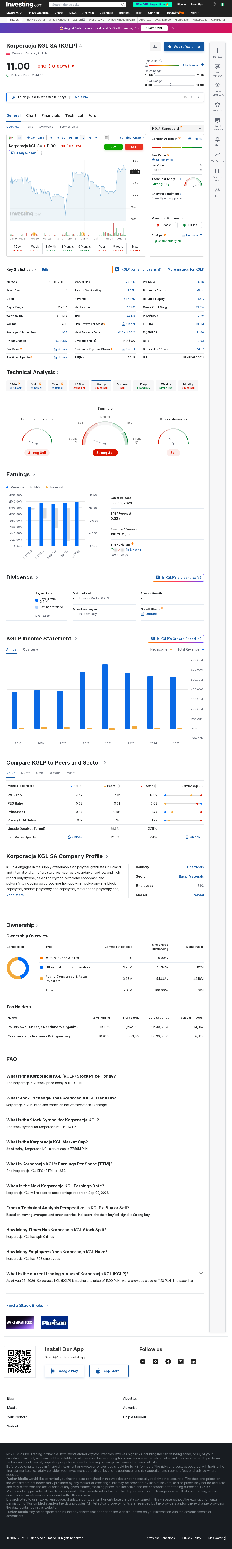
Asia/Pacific (200, 19)
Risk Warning (216, 1538)
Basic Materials (191, 876)
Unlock (77, 837)
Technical (74, 115)
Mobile (12, 1407)
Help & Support (134, 1417)
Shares (14, 19)
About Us (130, 1398)
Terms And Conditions (160, 1538)
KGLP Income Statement (38, 638)
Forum (93, 115)
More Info (81, 97)
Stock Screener (35, 19)
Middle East (182, 19)
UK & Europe (163, 19)
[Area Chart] (19, 137)
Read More (15, 895)
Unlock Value (190, 65)
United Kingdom (59, 19)
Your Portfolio (17, 1417)
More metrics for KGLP (186, 269)
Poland (198, 895)
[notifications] (214, 4)
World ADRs (96, 19)
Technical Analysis (30, 372)
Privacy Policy (191, 1538)
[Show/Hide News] (106, 137)
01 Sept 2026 (127, 332)
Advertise (130, 1407)
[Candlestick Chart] (10, 137)
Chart (31, 115)
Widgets (13, 1426)
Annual (11, 649)
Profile (29, 126)
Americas (145, 19)
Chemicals (195, 867)
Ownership (46, 126)
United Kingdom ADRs (121, 19)
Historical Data (68, 126)
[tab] (15, 385)
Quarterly (30, 649)
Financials (51, 115)
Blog (10, 1398)
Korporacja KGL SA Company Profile (54, 856)
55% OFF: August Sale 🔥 (152, 4)
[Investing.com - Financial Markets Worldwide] (24, 4)
